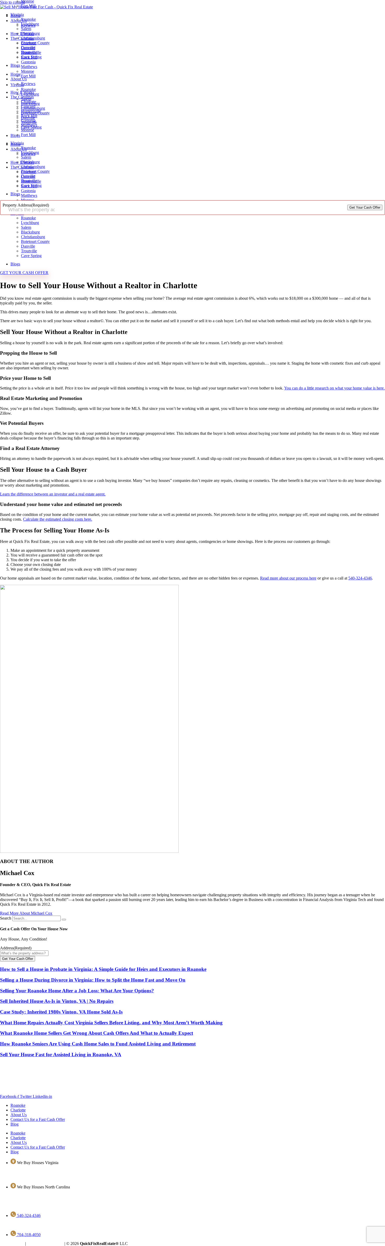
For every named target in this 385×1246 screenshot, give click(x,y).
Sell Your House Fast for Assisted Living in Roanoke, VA (60, 1054)
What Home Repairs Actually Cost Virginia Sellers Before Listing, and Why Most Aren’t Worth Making (111, 1022)
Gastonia (28, 120)
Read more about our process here (288, 578)
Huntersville (31, 111)
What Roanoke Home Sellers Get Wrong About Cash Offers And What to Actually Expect (96, 1033)
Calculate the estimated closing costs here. (57, 519)
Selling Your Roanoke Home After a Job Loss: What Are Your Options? (77, 990)
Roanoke (28, 19)
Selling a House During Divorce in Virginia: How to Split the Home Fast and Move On (92, 980)
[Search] (64, 919)
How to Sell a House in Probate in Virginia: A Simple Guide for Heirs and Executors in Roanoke (103, 969)
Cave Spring (31, 57)
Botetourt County (35, 43)
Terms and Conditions (45, 1243)
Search (5, 918)
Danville (28, 47)
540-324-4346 (360, 578)
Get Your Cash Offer (364, 207)
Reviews (28, 83)
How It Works (22, 92)
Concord (28, 106)
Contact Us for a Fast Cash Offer (37, 1119)
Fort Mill (28, 6)
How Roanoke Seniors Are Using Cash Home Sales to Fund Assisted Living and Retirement (98, 1044)
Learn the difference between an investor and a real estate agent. (53, 494)
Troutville (29, 52)
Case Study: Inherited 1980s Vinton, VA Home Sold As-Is (61, 1012)
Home (15, 74)
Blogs (15, 65)
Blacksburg (30, 33)
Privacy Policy (12, 1243)
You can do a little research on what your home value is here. (334, 388)
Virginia (17, 14)
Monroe (27, 130)
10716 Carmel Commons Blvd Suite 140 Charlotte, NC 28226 (51, 1196)
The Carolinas (22, 97)
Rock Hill (29, 116)
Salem (26, 28)
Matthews (29, 125)
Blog (14, 1124)
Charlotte (28, 101)
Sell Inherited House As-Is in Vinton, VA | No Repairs (56, 1001)
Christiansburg (33, 38)
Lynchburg (30, 24)
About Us (18, 79)
